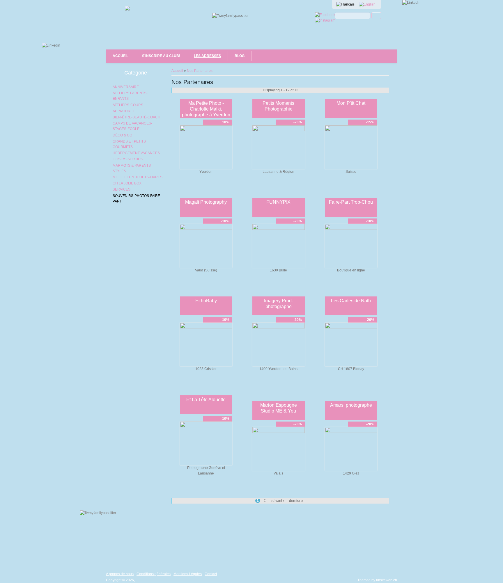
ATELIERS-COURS (128, 105)
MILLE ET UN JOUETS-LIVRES (137, 177)
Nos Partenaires (199, 71)
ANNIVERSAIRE (126, 87)
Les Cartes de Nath (351, 300)
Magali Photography (206, 202)
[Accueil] (127, 9)
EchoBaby (206, 300)
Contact (211, 574)
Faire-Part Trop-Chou (351, 202)
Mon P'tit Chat (350, 103)
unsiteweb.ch (386, 580)
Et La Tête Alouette (206, 399)
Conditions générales (154, 574)
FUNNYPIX (278, 202)
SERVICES (121, 189)
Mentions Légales (187, 574)
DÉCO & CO (122, 135)
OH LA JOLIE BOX (127, 183)
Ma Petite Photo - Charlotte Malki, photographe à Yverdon (206, 109)
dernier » (296, 501)
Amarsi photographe (351, 405)
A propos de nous (120, 574)
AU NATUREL (124, 111)
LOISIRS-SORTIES (128, 159)
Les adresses (207, 56)
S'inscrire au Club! (161, 56)
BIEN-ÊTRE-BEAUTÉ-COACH (136, 117)
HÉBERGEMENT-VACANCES (136, 153)
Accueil (120, 56)
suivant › (277, 501)
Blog (240, 56)
